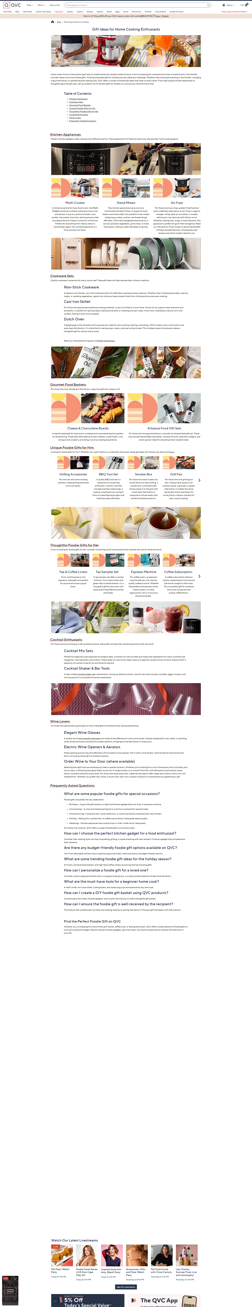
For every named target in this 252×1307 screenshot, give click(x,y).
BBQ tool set (111, 479)
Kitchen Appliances (78, 99)
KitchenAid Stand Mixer (119, 211)
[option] (126, 16)
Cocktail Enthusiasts (78, 114)
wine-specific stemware (89, 738)
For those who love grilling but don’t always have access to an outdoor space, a (178, 482)
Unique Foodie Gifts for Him (82, 108)
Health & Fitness (176, 11)
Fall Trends (27, 11)
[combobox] (135, 5)
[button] (224, 5)
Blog (59, 22)
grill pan (182, 485)
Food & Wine (160, 11)
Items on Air (55, 5)
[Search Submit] (208, 5)
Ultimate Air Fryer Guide (168, 226)
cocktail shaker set (86, 674)
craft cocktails (84, 644)
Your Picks (7, 11)
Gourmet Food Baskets (80, 105)
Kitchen (148, 11)
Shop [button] (29, 5)
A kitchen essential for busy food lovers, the (72, 208)
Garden (70, 11)
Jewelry (99, 11)
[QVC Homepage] (52, 22)
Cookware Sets (76, 102)
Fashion (80, 11)
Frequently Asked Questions (82, 121)
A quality (100, 479)
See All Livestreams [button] (126, 1287)
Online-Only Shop (43, 11)
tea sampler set (102, 577)
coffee (179, 592)
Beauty (90, 11)
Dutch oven (71, 325)
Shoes (109, 11)
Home (125, 11)
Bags (117, 11)
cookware (62, 280)
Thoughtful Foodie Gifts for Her (83, 111)
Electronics (136, 11)
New (17, 11)
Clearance (59, 11)
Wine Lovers (75, 117)
